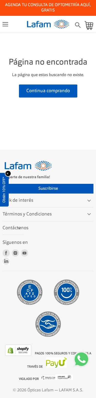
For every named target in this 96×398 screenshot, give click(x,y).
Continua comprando (48, 91)
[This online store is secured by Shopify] (18, 355)
